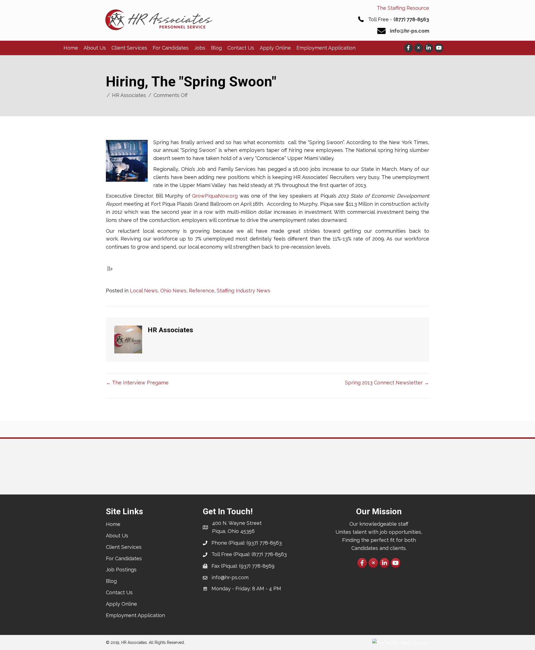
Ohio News (173, 291)
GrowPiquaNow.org (215, 196)
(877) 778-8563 (411, 19)
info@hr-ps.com (409, 31)
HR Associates (129, 95)
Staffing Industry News (243, 291)
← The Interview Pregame (137, 382)
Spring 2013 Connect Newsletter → (387, 382)
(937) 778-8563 (264, 543)
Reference (201, 291)
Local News (144, 291)
